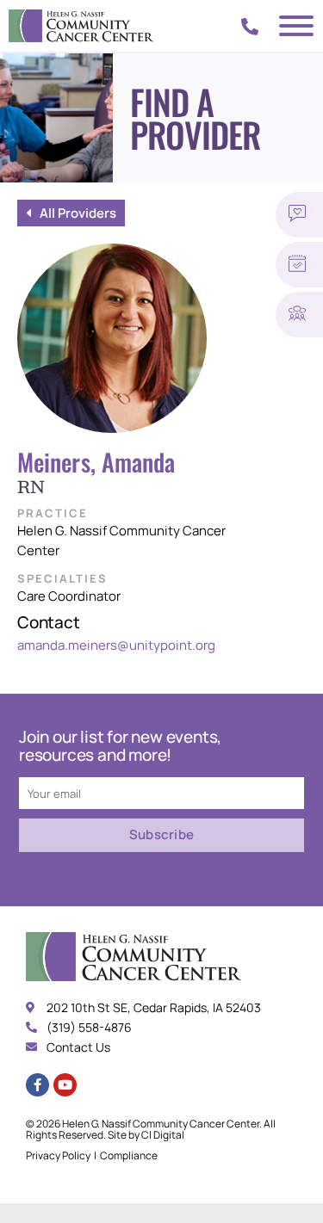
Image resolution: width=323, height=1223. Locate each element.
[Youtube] (65, 1084)
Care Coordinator (69, 596)
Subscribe (162, 834)
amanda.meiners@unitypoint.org (116, 645)
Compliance (129, 1155)
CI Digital (162, 1134)
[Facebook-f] (37, 1084)
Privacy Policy (58, 1155)
